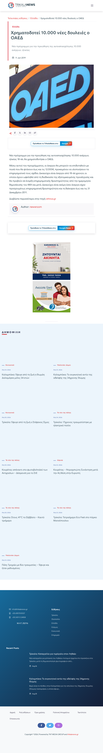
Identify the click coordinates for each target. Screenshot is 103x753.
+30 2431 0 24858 (19, 617)
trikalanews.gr (72, 734)
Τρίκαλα (55, 615)
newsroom (36, 206)
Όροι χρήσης (39, 712)
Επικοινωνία (15, 719)
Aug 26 (34, 666)
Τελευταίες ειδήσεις (18, 18)
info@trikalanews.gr (20, 609)
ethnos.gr (51, 198)
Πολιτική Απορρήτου (61, 712)
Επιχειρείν (56, 635)
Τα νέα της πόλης (64, 413)
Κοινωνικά (10, 365)
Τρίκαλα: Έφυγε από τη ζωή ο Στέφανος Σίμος (25, 422)
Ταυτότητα (82, 712)
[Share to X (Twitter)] (20, 133)
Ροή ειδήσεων (24, 712)
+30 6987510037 (18, 613)
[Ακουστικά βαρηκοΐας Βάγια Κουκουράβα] (51, 296)
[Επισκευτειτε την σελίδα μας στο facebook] (41, 725)
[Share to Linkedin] (25, 133)
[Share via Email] (30, 133)
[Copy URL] (35, 133)
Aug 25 (34, 694)
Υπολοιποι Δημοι (64, 365)
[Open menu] (92, 5)
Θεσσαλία (56, 619)
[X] (50, 725)
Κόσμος (55, 627)
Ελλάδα (34, 18)
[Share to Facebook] (15, 133)
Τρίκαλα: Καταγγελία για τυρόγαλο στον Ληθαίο (52, 654)
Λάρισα (60, 460)
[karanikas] (51, 261)
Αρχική (12, 712)
